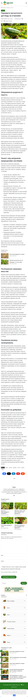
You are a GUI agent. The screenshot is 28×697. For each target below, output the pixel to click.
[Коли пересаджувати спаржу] (4, 255)
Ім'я (2, 555)
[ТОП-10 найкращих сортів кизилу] (4, 659)
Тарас (11, 18)
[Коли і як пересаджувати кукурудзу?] (7, 505)
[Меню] (1, 3)
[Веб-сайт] (14, 495)
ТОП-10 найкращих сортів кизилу (18, 657)
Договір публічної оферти (7, 689)
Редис (2, 469)
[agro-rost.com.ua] (8, 3)
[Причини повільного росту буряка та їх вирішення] (21, 520)
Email (2, 561)
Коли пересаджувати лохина (17, 651)
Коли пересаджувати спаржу (17, 254)
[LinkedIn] (13, 473)
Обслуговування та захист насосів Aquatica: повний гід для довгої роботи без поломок (18, 677)
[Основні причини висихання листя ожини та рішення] (4, 671)
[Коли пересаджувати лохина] (4, 653)
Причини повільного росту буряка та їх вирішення (20, 526)
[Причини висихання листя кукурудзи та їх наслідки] (4, 261)
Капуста (10, 467)
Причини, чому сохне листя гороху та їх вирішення (20, 512)
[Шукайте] (26, 3)
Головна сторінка (6, 7)
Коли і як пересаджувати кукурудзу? (5, 512)
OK (14, 695)
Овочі (12, 7)
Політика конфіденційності (20, 689)
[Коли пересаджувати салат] (7, 520)
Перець (22, 467)
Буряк (7, 467)
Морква (14, 467)
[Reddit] (23, 473)
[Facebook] (4, 473)
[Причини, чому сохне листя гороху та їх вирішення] (21, 505)
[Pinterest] (18, 473)
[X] (9, 473)
